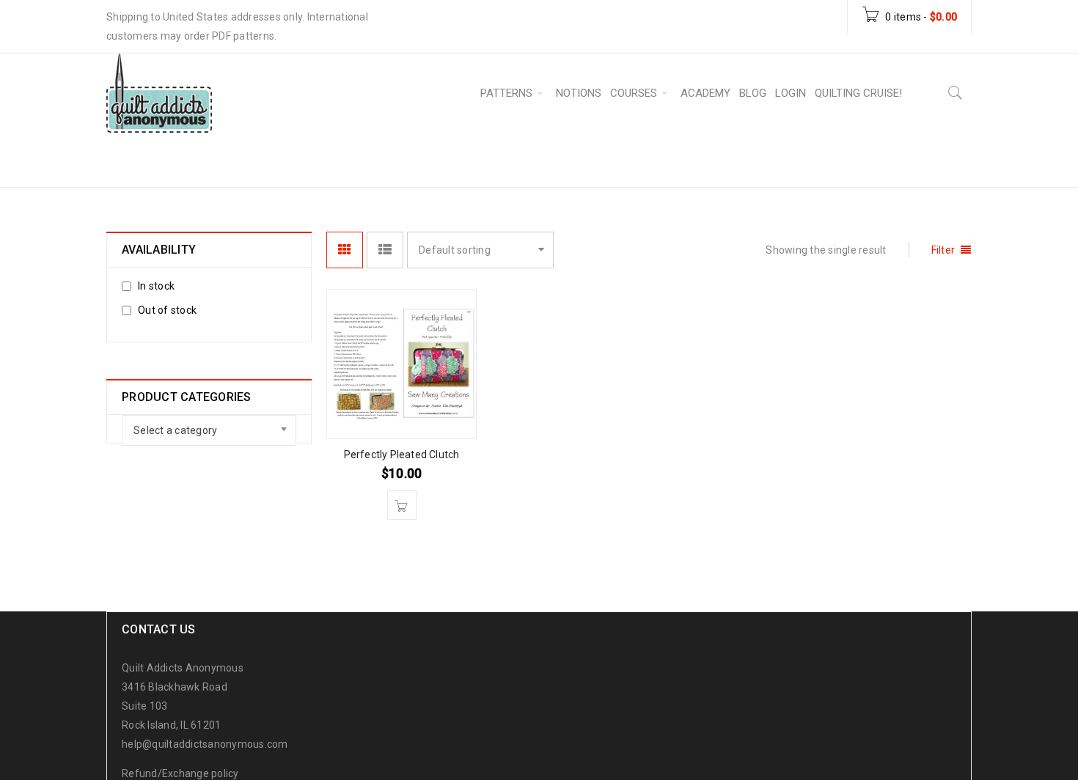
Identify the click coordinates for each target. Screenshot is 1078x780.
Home (746, 158)
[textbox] (209, 430)
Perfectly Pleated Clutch (402, 454)
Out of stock (167, 310)
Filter (943, 250)
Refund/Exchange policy (180, 773)
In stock (156, 286)
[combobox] (209, 430)
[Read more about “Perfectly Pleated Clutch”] (402, 505)
